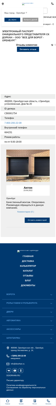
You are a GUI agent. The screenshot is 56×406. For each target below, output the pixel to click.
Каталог (28, 271)
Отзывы (28, 275)
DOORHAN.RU (13, 375)
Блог (28, 280)
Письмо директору (15, 380)
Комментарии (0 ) (25, 212)
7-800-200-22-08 (13, 123)
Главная (28, 256)
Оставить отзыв (28, 49)
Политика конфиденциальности (21, 385)
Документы (28, 285)
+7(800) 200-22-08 (18, 356)
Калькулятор (28, 266)
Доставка (28, 261)
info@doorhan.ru (17, 364)
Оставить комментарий (37, 220)
